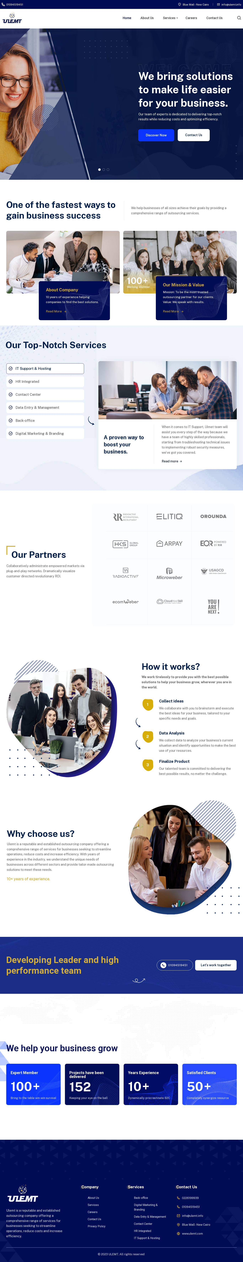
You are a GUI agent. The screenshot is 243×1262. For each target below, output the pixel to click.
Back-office (141, 1198)
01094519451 (14, 4)
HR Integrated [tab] (27, 381)
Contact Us (214, 18)
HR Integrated (142, 1231)
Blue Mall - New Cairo (196, 4)
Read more (170, 461)
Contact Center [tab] (28, 394)
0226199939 (190, 1198)
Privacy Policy (96, 1226)
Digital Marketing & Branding (146, 1207)
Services (169, 18)
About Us (147, 18)
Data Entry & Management (150, 1216)
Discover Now (156, 135)
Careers (191, 18)
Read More (54, 311)
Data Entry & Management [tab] (37, 407)
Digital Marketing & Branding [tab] (39, 433)
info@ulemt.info (231, 4)
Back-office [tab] (25, 420)
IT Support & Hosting (147, 1238)
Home (127, 18)
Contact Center (143, 1224)
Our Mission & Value (183, 284)
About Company (62, 289)
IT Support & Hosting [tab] (33, 368)
